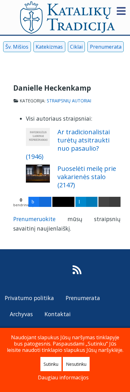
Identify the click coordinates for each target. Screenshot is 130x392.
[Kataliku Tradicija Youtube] (17, 61)
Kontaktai (57, 314)
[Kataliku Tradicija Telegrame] (38, 61)
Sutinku (51, 364)
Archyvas (21, 314)
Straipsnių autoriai (69, 101)
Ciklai (76, 46)
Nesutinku (76, 364)
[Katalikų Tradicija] (77, 271)
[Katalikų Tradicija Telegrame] (50, 271)
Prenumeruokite (34, 219)
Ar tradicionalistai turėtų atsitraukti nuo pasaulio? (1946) (68, 144)
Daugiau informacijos (63, 377)
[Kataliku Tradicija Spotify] (49, 61)
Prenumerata (105, 46)
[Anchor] (47, 156)
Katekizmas (49, 46)
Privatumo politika (29, 298)
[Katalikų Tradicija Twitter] (37, 271)
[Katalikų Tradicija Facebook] (7, 61)
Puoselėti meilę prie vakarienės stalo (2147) (86, 176)
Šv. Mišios (16, 46)
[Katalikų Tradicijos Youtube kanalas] (24, 271)
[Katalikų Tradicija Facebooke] (11, 271)
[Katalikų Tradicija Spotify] (64, 271)
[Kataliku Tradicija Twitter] (28, 61)
